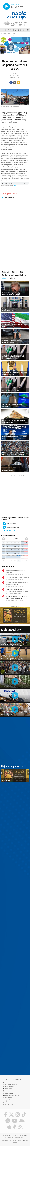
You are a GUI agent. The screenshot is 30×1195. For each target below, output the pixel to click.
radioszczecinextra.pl (10, 1091)
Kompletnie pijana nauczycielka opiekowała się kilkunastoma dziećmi (17, 584)
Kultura (23, 275)
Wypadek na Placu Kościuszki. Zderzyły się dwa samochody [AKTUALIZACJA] (16, 598)
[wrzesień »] (26, 538)
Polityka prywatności (12, 1140)
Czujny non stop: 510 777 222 (12, 1082)
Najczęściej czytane (7, 566)
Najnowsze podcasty (12, 766)
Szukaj (23, 30)
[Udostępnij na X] (14, 82)
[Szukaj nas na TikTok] (24, 1112)
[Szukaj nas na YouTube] (14, 1118)
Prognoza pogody (9, 1086)
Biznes (13, 33)
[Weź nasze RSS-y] (20, 1124)
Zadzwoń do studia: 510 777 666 (12, 1080)
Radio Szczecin (6, 33)
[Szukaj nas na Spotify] (8, 1118)
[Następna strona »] (23, 476)
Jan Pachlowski (15, 77)
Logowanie (7, 1100)
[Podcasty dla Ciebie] (15, 1124)
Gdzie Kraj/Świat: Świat (9, 194)
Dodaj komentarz (9, 198)
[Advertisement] (15, 217)
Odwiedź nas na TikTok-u (15, 30)
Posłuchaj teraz (8, 1097)
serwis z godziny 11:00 (13, 527)
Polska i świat (7, 275)
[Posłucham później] (15, 185)
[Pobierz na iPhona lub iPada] (9, 1124)
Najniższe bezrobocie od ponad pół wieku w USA (14, 65)
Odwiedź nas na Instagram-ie (13, 30)
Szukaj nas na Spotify (18, 30)
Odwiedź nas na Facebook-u (8, 30)
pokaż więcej (10, 530)
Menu (27, 30)
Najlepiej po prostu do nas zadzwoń (5, 30)
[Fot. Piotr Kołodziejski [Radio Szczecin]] (15, 97)
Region (23, 272)
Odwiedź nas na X (10, 30)
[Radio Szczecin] (15, 15)
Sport (16, 275)
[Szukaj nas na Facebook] (5, 1112)
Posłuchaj (12, 278)
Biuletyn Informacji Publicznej (11, 1095)
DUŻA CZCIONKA (8, 1102)
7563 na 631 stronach (15, 478)
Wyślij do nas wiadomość (20, 30)
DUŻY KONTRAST (8, 1104)
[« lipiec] (4, 538)
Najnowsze (6, 272)
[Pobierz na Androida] (22, 1118)
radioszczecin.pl (8, 1088)
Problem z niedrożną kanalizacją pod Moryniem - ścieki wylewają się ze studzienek (17, 591)
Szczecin (15, 272)
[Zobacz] (15, 45)
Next (28, 772)
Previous (1, 772)
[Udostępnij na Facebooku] (11, 82)
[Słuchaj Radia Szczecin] (6, 6)
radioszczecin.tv (11, 629)
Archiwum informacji (8, 535)
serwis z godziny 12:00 (13, 523)
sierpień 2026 (15, 539)
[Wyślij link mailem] (18, 82)
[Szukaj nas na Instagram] (18, 1112)
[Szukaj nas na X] (11, 1112)
